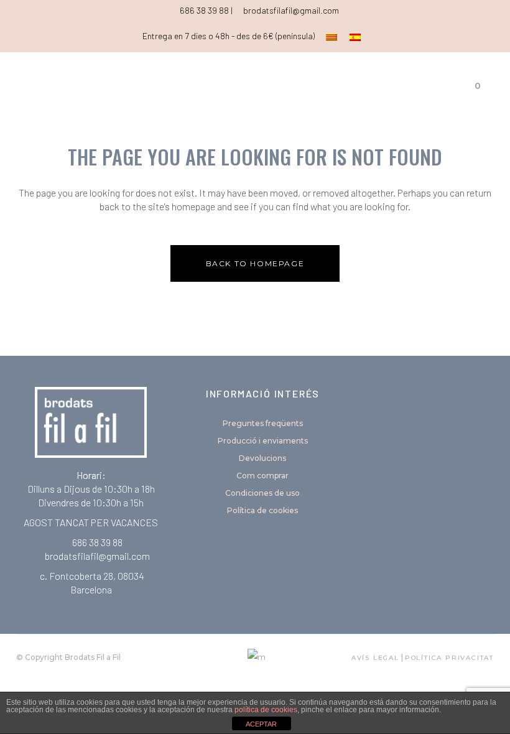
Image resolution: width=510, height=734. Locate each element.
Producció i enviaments (263, 440)
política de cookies (265, 709)
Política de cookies (262, 510)
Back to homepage (255, 263)
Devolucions (262, 458)
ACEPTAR (261, 724)
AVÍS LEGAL (375, 658)
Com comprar (262, 475)
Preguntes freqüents (263, 423)
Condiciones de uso (262, 493)
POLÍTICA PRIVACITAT (449, 658)
